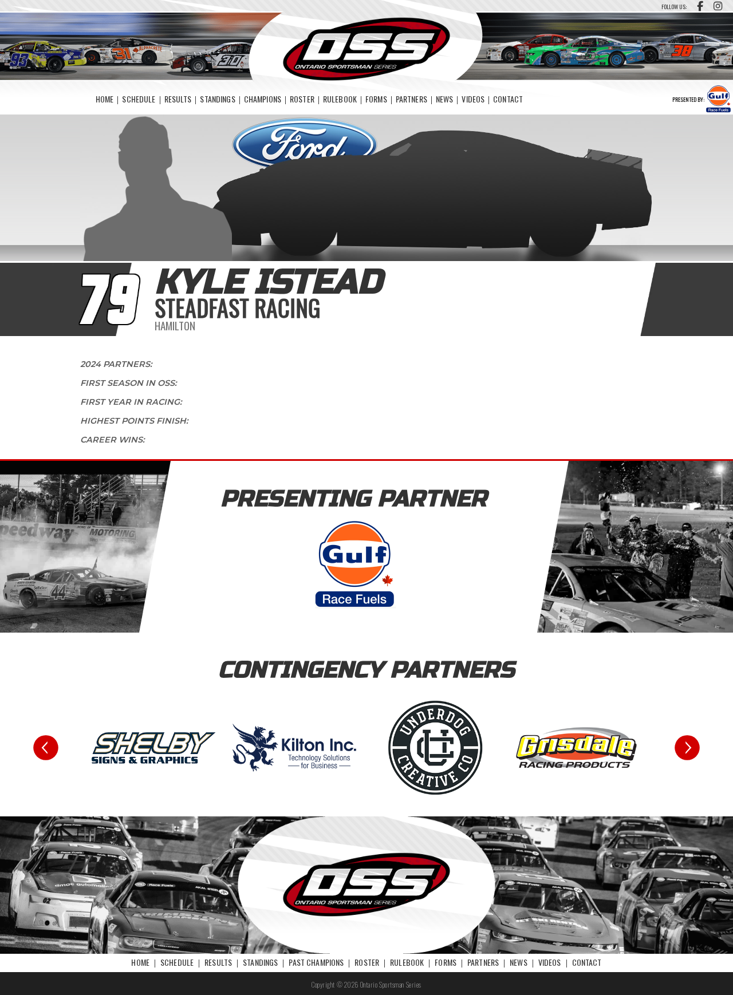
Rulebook (340, 99)
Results (178, 99)
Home (105, 99)
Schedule (138, 99)
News (445, 99)
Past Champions (316, 962)
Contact (508, 99)
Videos (473, 99)
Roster (302, 99)
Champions (262, 99)
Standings (217, 99)
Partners (411, 99)
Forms (376, 99)
